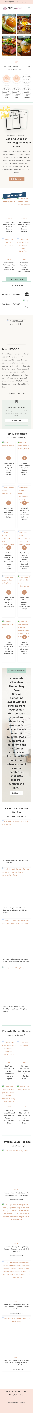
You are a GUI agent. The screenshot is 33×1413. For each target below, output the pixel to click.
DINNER (24, 259)
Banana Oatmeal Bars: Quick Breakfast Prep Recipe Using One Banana (15, 1009)
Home (8, 1391)
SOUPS (16, 1189)
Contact (24, 1391)
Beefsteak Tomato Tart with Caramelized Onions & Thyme (24, 267)
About (22, 1395)
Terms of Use (16, 1391)
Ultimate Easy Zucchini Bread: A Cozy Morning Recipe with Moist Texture (14, 910)
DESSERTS (9, 219)
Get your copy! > (16, 2)
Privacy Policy (13, 1395)
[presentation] (9, 206)
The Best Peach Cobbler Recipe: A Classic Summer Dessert (24, 226)
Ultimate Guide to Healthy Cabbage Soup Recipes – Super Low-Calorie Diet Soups (16, 1307)
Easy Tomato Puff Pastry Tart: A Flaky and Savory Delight (8, 512)
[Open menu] (29, 7)
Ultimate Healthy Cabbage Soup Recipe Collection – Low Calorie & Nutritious (16, 1249)
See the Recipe (16, 1199)
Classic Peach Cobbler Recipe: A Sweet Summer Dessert (9, 226)
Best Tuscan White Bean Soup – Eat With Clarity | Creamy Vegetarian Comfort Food (16, 1363)
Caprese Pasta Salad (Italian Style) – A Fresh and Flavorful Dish (8, 602)
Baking (9, 259)
